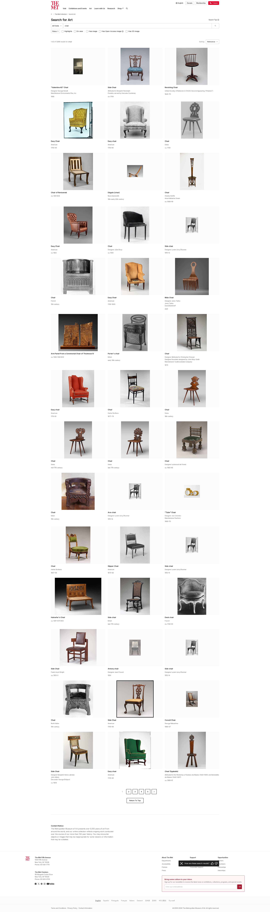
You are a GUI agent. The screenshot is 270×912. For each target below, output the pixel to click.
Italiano (132, 901)
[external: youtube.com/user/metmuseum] (50, 884)
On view (79, 31)
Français (124, 901)
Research (111, 8)
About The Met (167, 857)
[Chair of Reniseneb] (78, 171)
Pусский (172, 901)
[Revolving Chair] (192, 66)
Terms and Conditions (58, 908)
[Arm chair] (135, 491)
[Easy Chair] (78, 120)
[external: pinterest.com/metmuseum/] (41, 884)
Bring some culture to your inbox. (178, 879)
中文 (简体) (162, 901)
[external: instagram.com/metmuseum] (44, 884)
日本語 (147, 901)
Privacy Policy (72, 908)
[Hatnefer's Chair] (78, 596)
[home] (52, 14)
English (98, 901)
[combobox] (137, 25)
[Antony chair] (135, 647)
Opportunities (223, 857)
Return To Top (135, 800)
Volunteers (221, 864)
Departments (166, 861)
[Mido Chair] (192, 276)
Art (90, 8)
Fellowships (222, 867)
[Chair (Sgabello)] (192, 750)
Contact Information (85, 908)
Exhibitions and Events (78, 8)
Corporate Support (196, 867)
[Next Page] (154, 791)
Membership (201, 3)
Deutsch (140, 901)
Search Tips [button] (213, 20)
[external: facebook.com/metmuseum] (35, 884)
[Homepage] (55, 5)
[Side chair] (192, 225)
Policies (164, 867)
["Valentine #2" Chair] (78, 66)
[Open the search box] (127, 8)
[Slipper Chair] (135, 545)
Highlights (68, 31)
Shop (120, 8)
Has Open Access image (111, 31)
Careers (220, 861)
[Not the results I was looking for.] (216, 863)
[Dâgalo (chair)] (135, 171)
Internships (221, 870)
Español (106, 901)
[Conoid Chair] (192, 699)
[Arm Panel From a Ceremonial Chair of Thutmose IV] (78, 332)
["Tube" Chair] (192, 491)
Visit (64, 8)
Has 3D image (133, 31)
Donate (189, 3)
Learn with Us (99, 8)
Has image (93, 31)
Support (193, 857)
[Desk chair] (192, 596)
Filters (54, 31)
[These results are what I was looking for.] (212, 863)
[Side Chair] (135, 66)
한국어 (154, 901)
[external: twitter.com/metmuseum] (38, 884)
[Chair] (192, 120)
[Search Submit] (215, 25)
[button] (122, 31)
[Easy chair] (135, 120)
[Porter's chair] (135, 332)
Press (164, 870)
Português (115, 901)
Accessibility (166, 864)
